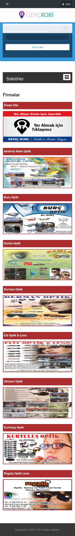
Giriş (68, 3)
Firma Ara (37, 47)
